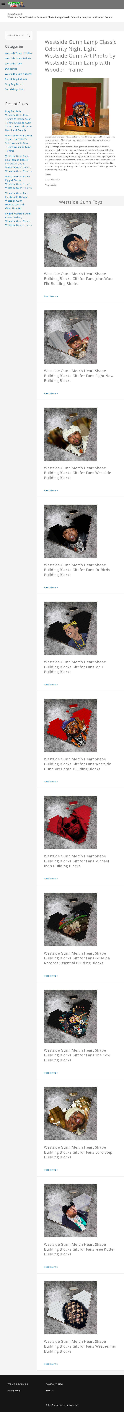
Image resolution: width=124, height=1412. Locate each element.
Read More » (51, 296)
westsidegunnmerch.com (66, 1405)
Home (10, 14)
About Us (50, 1390)
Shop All (18, 14)
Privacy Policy (14, 1390)
